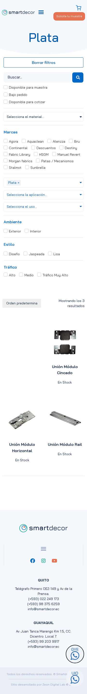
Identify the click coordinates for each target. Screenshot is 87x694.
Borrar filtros (43, 62)
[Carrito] (79, 8)
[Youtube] (54, 561)
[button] (41, 12)
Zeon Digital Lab (53, 684)
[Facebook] (32, 561)
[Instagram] (43, 561)
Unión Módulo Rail (65, 444)
